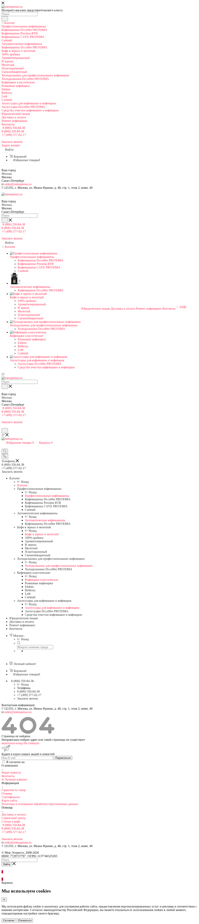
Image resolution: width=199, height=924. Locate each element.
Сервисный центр (13, 818)
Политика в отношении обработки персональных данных (40, 804)
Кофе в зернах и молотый (42, 534)
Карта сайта (9, 800)
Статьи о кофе (11, 821)
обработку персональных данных (47, 762)
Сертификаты (11, 797)
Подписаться (63, 757)
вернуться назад (12, 743)
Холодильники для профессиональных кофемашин (59, 565)
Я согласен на (38, 762)
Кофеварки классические (41, 579)
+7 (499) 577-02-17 (14, 134)
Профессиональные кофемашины (47, 495)
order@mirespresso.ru (17, 184)
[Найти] (5, 18)
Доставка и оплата (14, 814)
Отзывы (7, 793)
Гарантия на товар (14, 790)
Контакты (8, 776)
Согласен (8, 920)
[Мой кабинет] (3, 426)
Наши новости (11, 772)
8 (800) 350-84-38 (14, 127)
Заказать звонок (27, 698)
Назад (25, 481)
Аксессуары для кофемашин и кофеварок (52, 607)
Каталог (22, 485)
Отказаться (24, 920)
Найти (6, 864)
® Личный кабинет (14, 779)
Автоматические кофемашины (45, 520)
